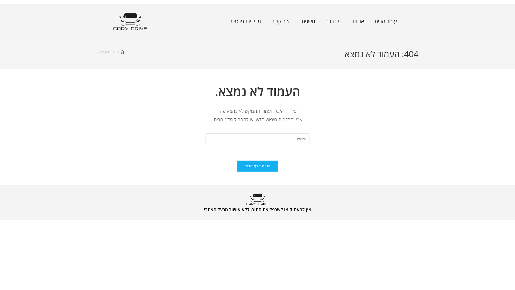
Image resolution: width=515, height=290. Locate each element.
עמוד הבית (386, 21)
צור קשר (281, 21)
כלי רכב (334, 21)
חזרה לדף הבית (257, 166)
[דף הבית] (122, 52)
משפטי (307, 21)
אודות (358, 21)
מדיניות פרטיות (245, 21)
